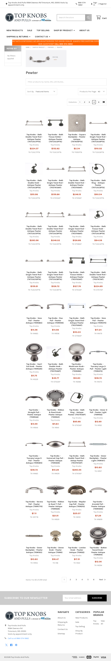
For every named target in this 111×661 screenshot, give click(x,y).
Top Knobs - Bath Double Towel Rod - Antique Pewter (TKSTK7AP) (98, 276)
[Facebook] (11, 645)
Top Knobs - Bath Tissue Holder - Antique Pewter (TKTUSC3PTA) (55, 138)
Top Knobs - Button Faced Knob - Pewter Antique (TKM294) (98, 551)
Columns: (73, 102)
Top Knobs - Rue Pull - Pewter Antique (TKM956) (55, 320)
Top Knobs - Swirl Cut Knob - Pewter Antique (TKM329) (34, 366)
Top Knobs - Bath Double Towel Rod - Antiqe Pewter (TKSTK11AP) (76, 459)
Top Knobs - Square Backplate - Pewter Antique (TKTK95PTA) (77, 138)
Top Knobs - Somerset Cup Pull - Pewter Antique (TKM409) (55, 459)
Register (103, 4)
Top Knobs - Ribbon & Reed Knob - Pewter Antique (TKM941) (55, 413)
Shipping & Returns (17, 36)
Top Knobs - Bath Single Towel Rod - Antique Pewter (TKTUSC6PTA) (98, 138)
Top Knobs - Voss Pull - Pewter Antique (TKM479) (98, 320)
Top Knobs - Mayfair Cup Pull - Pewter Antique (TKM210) (77, 504)
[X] (6, 645)
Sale (29, 30)
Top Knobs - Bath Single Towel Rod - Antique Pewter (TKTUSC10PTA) (34, 276)
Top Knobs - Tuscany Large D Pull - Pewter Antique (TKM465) (34, 459)
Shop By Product (63, 30)
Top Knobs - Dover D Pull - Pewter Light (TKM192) (98, 412)
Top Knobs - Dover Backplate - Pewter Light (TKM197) (98, 458)
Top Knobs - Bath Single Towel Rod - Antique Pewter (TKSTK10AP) (55, 184)
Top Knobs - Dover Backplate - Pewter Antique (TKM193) (34, 550)
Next (101, 579)
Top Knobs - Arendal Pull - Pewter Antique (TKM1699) (98, 505)
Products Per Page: (88, 91)
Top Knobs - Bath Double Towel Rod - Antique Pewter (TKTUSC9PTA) (55, 230)
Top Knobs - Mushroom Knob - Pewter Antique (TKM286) (77, 367)
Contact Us (41, 36)
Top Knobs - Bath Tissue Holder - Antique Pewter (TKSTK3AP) (76, 276)
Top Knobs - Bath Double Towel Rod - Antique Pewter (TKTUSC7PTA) (34, 138)
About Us (84, 30)
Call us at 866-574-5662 (18, 638)
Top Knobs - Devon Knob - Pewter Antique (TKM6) (55, 550)
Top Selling (43, 30)
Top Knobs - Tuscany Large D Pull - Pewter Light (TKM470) (98, 367)
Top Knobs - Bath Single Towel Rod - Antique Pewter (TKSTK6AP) (76, 321)
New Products (14, 30)
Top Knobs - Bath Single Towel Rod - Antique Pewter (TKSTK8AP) (76, 230)
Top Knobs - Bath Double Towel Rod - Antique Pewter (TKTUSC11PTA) (34, 230)
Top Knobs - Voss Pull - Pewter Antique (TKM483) (34, 320)
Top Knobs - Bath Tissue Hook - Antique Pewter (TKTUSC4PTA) (98, 230)
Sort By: (30, 91)
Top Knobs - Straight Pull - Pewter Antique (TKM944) (34, 413)
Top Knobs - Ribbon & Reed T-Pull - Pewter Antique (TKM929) (55, 505)
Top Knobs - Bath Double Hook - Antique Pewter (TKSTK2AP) (55, 367)
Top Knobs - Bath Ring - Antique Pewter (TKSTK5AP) (77, 412)
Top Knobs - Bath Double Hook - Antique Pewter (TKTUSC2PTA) (34, 184)
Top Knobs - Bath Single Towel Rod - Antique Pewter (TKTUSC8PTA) (55, 276)
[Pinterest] (16, 645)
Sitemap (61, 633)
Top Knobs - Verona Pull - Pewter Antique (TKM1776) (34, 504)
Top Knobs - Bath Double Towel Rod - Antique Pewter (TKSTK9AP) (76, 184)
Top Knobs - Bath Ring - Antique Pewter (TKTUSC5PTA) (98, 184)
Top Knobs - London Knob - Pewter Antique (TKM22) (77, 550)
